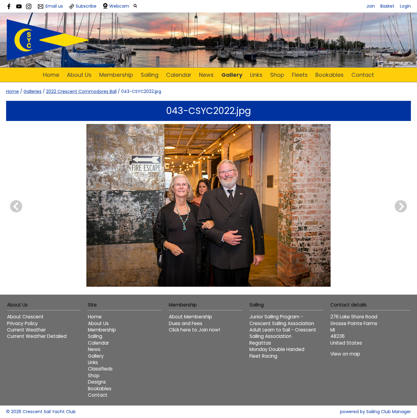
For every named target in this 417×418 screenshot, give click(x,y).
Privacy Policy (22, 323)
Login (405, 6)
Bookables (329, 75)
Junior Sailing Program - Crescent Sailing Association (281, 320)
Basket (387, 6)
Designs (97, 382)
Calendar (178, 75)
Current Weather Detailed (37, 336)
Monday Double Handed (276, 349)
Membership (116, 75)
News (206, 75)
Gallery (231, 75)
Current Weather (26, 330)
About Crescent (25, 317)
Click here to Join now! (194, 330)
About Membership (190, 317)
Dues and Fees (185, 323)
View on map (345, 354)
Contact (362, 75)
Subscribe (86, 6)
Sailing (149, 75)
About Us (79, 75)
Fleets (300, 75)
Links (256, 75)
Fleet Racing (263, 356)
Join (370, 6)
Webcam (119, 6)
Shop (277, 75)
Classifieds (100, 369)
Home (51, 75)
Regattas (260, 343)
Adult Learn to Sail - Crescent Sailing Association (282, 333)
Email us (54, 6)
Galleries (33, 91)
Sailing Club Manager (388, 412)
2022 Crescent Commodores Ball (81, 91)
